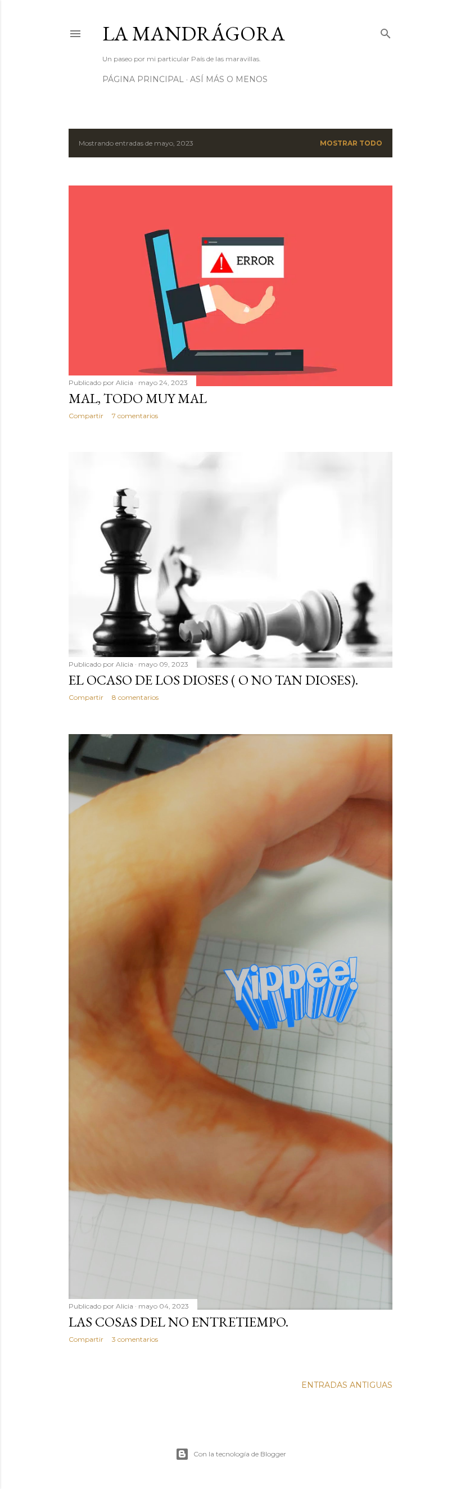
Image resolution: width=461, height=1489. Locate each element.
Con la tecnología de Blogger (239, 1454)
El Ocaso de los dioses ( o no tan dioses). (213, 680)
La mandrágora (193, 33)
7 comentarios (135, 415)
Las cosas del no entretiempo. (178, 1321)
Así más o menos (229, 79)
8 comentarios (135, 697)
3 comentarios (135, 1339)
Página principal (143, 79)
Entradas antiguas (346, 1385)
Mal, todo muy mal (138, 398)
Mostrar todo (351, 143)
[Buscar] (385, 31)
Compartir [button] (86, 415)
